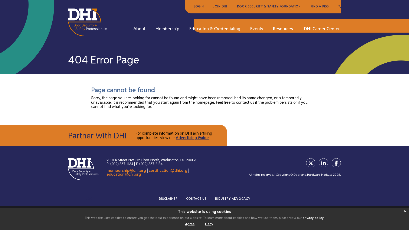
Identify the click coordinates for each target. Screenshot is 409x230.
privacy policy (313, 218)
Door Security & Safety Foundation (269, 6)
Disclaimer (168, 199)
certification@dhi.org (168, 170)
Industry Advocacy (232, 199)
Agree (189, 224)
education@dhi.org (124, 174)
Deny (209, 224)
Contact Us (196, 199)
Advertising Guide (192, 137)
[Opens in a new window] (310, 162)
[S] (339, 7)
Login (199, 6)
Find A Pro (320, 6)
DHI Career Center (322, 29)
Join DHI (220, 6)
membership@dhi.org (126, 170)
